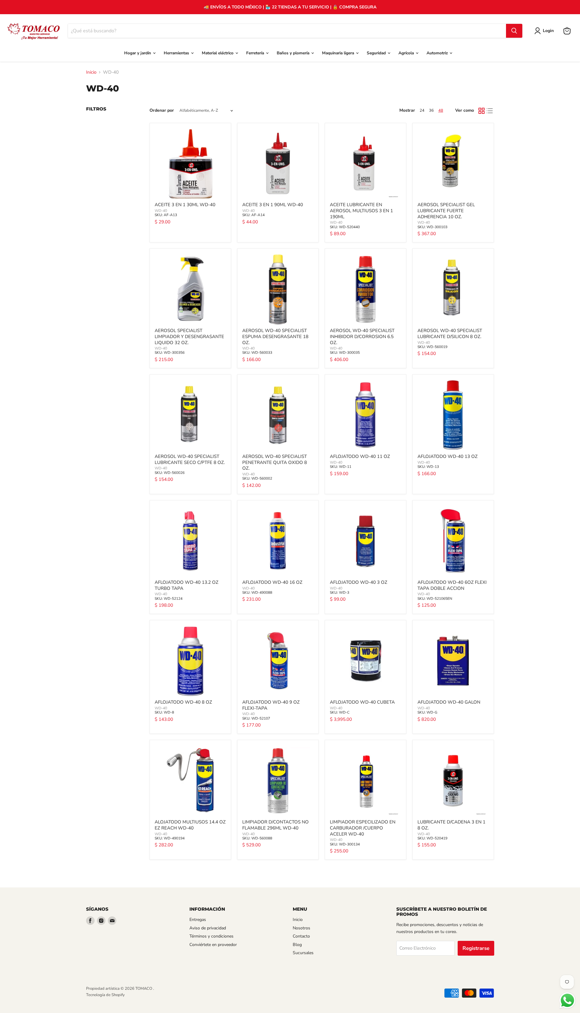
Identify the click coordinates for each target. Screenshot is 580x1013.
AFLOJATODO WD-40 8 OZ (183, 702)
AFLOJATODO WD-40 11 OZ (360, 456)
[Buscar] (514, 31)
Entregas (197, 919)
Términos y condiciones (211, 936)
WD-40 (161, 210)
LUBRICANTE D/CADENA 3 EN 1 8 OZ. (451, 825)
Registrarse (475, 948)
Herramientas (177, 53)
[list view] (490, 111)
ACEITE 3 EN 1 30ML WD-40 (185, 205)
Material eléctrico (218, 53)
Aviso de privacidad (207, 928)
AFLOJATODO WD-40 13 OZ (447, 456)
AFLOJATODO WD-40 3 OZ (358, 582)
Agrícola (406, 53)
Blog (297, 944)
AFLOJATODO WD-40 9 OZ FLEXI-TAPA (271, 705)
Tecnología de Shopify (105, 995)
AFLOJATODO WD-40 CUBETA (362, 702)
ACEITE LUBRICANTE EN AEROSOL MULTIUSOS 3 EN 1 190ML (361, 210)
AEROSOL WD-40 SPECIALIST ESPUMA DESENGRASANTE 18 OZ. (275, 336)
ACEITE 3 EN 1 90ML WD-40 (272, 205)
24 (422, 110)
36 (431, 110)
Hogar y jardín (138, 53)
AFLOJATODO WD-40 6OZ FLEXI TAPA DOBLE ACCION (452, 585)
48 (440, 110)
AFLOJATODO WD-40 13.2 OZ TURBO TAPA (186, 585)
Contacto (301, 936)
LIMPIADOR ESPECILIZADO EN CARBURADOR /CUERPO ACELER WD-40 (362, 828)
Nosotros (301, 928)
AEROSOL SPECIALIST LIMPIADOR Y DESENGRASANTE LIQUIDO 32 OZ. (189, 336)
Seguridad (377, 53)
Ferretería (255, 53)
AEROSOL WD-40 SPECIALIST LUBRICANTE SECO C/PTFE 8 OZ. (190, 459)
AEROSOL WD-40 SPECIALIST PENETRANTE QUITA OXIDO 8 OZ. (274, 462)
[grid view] (481, 111)
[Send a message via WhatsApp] (567, 1000)
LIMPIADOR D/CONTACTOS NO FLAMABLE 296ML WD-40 (275, 825)
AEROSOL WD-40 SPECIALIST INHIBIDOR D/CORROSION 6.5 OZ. (362, 336)
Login (548, 31)
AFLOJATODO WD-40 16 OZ (272, 582)
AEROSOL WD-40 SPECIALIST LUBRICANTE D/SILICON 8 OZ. (449, 334)
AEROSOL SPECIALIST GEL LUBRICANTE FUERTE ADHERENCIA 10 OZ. (446, 210)
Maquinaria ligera (338, 53)
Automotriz (438, 53)
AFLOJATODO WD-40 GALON (448, 702)
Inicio (91, 72)
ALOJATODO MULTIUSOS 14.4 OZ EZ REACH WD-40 (190, 825)
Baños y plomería (294, 53)
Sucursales (303, 953)
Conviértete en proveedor (213, 944)
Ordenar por (162, 110)
